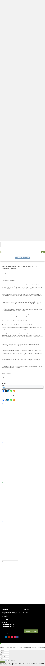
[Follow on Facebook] (17, 637)
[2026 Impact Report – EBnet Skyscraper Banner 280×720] (10, 403)
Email (9, 660)
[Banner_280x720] (10, 561)
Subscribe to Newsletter (23, 257)
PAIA (7, 619)
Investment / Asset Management (11, 277)
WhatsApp (14, 660)
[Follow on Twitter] (3, 637)
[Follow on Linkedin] (6, 637)
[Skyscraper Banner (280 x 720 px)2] (10, 521)
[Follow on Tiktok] (12, 637)
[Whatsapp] (11, 391)
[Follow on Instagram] (15, 637)
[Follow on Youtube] (9, 637)
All (6, 660)
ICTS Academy (27, 613)
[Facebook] (3, 391)
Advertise (26, 612)
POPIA (3, 619)
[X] (6, 391)
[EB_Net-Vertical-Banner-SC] (10, 443)
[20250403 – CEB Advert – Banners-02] (10, 482)
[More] (13, 391)
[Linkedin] (8, 391)
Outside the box (20, 277)
